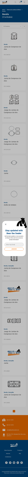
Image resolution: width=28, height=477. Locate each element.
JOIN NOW (14, 249)
